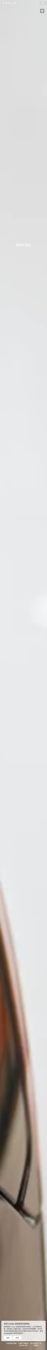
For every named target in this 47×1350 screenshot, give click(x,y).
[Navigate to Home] (9, 3)
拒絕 (17, 1338)
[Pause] (42, 11)
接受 (8, 1338)
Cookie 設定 (8, 1333)
